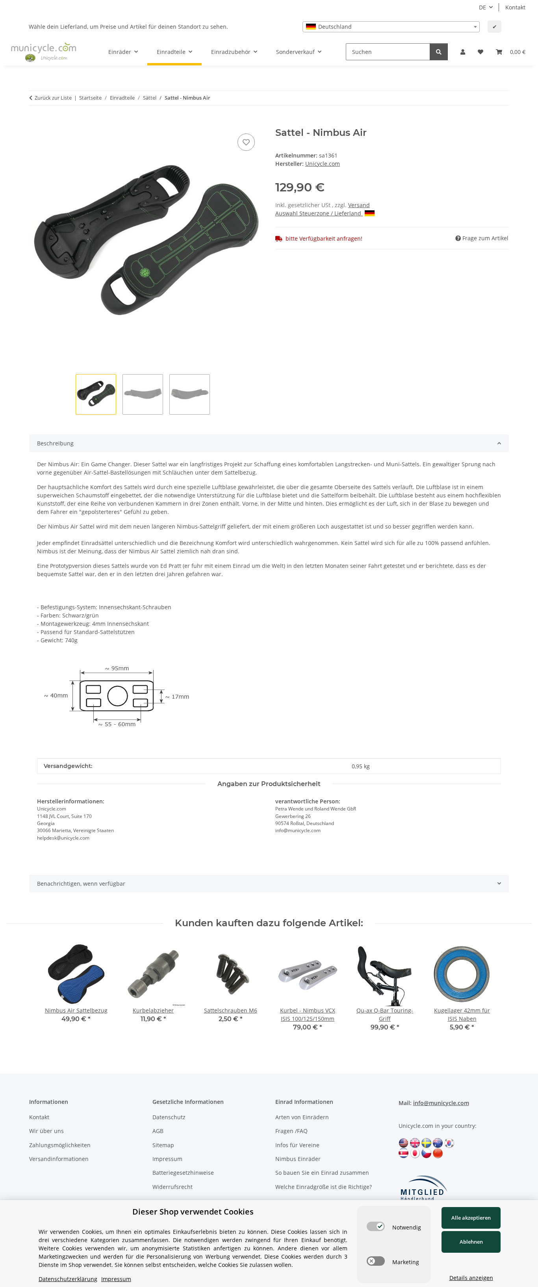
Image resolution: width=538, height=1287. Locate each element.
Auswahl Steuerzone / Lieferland (319, 213)
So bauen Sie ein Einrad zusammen (322, 1172)
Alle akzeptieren (471, 1217)
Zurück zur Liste (53, 97)
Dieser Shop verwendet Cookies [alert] (193, 1211)
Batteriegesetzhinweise (183, 1172)
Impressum (167, 1159)
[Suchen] (439, 51)
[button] (462, 51)
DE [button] (482, 7)
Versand (359, 205)
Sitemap (163, 1145)
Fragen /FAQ (291, 1131)
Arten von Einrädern (302, 1117)
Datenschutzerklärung (68, 1279)
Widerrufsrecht (172, 1187)
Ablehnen (471, 1241)
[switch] (376, 1226)
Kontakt (515, 7)
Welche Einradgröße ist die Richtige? (323, 1187)
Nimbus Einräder (298, 1159)
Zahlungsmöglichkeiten (60, 1145)
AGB (157, 1131)
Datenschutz (169, 1117)
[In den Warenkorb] (35, 123)
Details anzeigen (471, 1277)
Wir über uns (46, 1131)
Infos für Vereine (297, 1145)
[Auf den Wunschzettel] (246, 142)
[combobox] (391, 26)
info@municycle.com (441, 1103)
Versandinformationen (59, 1159)
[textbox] (391, 27)
